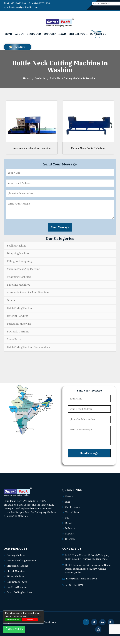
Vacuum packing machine (21, 560)
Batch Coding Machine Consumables (28, 347)
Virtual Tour (77, 33)
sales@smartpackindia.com (22, 7)
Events (69, 496)
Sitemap (70, 538)
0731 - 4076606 (74, 584)
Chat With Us (16, 629)
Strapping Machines (19, 276)
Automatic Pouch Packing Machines (28, 292)
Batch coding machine (19, 592)
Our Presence (72, 507)
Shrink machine (16, 571)
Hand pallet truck (17, 581)
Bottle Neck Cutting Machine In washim (72, 78)
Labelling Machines (18, 284)
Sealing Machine (16, 245)
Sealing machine (16, 555)
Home (8, 33)
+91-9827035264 (41, 3)
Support (49, 33)
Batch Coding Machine (20, 308)
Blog (67, 501)
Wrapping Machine (18, 253)
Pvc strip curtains (17, 587)
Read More (34, 515)
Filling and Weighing (19, 261)
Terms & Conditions (45, 622)
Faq (67, 517)
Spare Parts (14, 339)
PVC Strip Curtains (18, 331)
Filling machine (15, 576)
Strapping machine (17, 565)
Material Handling (17, 315)
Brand (68, 522)
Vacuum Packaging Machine (23, 269)
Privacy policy (34, 616)
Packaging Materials (19, 323)
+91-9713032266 (16, 3)
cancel (30, 620)
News (62, 33)
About (19, 33)
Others (11, 300)
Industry (70, 528)
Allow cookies (13, 620)
